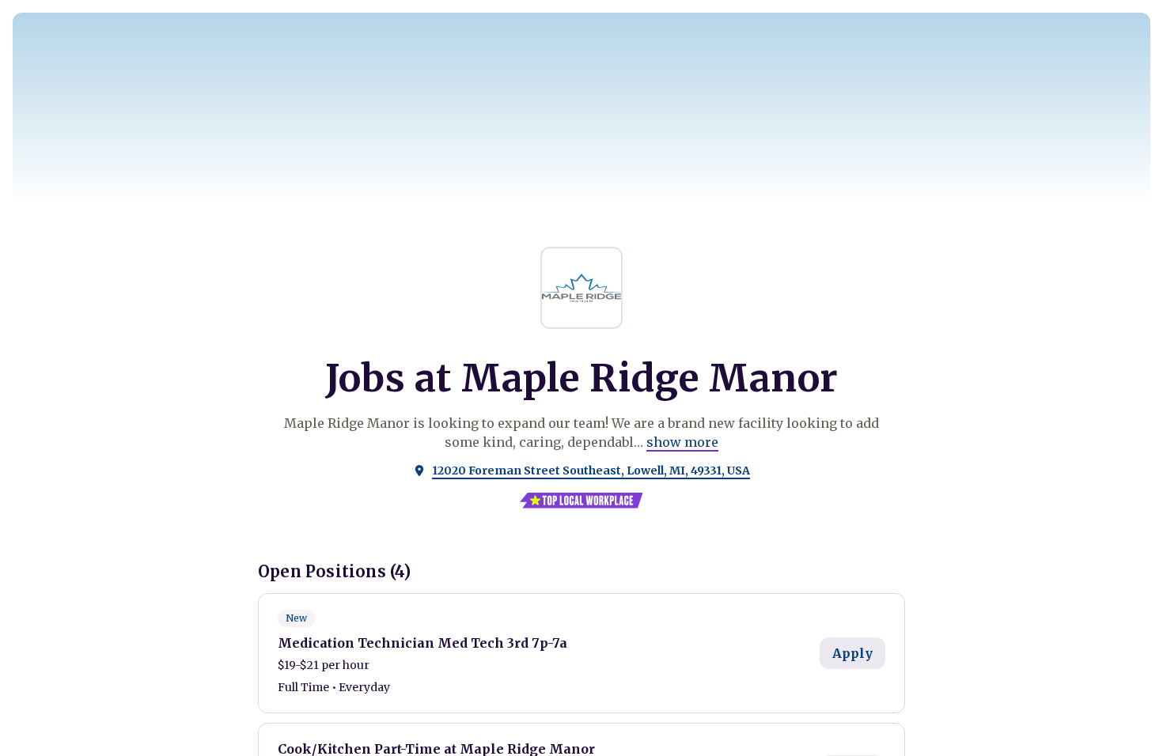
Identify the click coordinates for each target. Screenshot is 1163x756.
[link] (682, 442)
